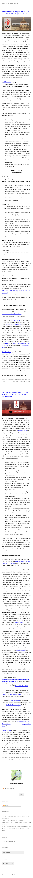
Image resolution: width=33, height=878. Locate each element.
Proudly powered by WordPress (9, 875)
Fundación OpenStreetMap (13, 324)
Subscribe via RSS (9, 788)
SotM (16, 379)
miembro (7, 343)
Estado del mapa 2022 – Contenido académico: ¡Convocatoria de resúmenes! (16, 394)
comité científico (19, 622)
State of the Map (15, 320)
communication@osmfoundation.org (12, 314)
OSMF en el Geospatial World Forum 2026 (13, 820)
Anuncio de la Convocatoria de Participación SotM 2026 (16, 826)
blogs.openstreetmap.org (8, 841)
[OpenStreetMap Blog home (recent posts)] (16, 781)
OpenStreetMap (6, 352)
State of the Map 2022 (21, 686)
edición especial (21, 650)
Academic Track (22, 431)
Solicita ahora (7, 82)
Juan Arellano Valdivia (24, 381)
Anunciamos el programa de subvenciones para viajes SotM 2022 (15, 12)
